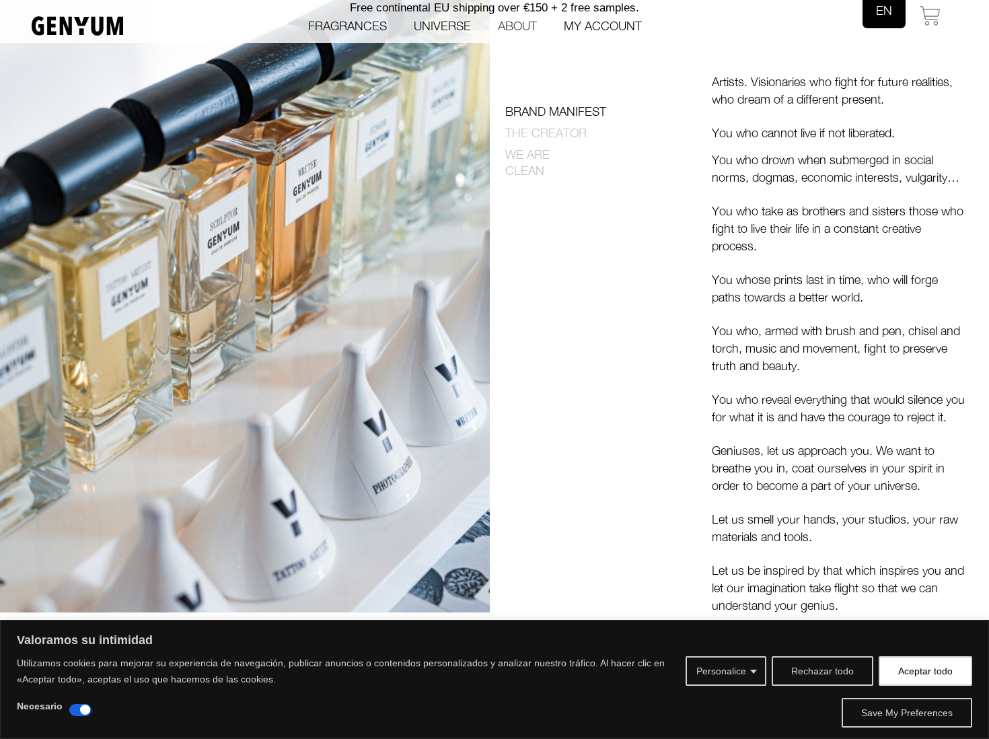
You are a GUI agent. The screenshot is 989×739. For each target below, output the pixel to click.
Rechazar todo (822, 671)
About (517, 26)
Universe (442, 26)
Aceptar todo (925, 671)
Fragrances (347, 26)
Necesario (40, 706)
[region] (494, 679)
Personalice (721, 671)
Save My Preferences (907, 712)
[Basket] (930, 15)
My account (603, 26)
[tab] (600, 111)
